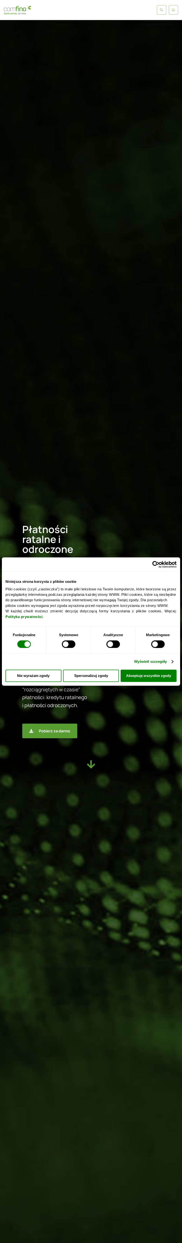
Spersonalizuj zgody (91, 676)
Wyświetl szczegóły (150, 661)
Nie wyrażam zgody (33, 676)
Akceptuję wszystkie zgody (148, 676)
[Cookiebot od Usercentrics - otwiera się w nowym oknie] (156, 564)
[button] (173, 10)
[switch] (68, 644)
